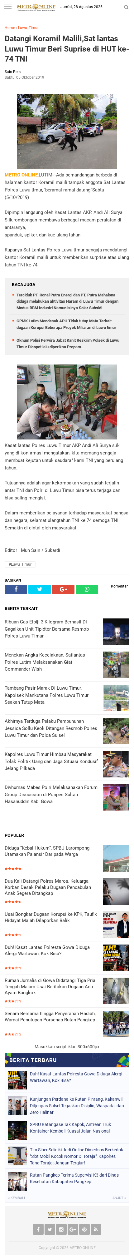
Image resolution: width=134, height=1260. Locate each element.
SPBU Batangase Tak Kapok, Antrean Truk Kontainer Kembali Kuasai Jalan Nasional (70, 1128)
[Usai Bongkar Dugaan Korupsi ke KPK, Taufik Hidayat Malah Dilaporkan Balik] (116, 925)
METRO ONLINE (82, 1248)
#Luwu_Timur (20, 564)
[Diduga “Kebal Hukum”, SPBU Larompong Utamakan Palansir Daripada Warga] (116, 859)
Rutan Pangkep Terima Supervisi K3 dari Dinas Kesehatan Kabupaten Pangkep (74, 1178)
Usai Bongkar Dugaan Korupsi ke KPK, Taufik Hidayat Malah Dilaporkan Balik (51, 917)
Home (10, 28)
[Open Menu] (8, 7)
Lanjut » (118, 1198)
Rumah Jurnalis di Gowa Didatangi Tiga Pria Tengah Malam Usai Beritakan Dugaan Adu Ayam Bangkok (50, 986)
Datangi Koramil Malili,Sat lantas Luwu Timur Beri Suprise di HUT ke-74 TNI (67, 48)
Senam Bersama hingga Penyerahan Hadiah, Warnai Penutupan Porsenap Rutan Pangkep (50, 1017)
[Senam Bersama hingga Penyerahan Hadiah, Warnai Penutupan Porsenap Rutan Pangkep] (116, 1025)
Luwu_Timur (28, 28)
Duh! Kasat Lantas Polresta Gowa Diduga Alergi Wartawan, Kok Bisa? (47, 950)
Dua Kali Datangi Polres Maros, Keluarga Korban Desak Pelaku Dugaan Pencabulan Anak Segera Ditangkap (48, 887)
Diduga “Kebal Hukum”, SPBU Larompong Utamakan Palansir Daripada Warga (47, 851)
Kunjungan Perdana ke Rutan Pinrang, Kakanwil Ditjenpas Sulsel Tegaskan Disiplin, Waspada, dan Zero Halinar (77, 1106)
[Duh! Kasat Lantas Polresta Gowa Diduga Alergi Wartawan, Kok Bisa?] (116, 958)
